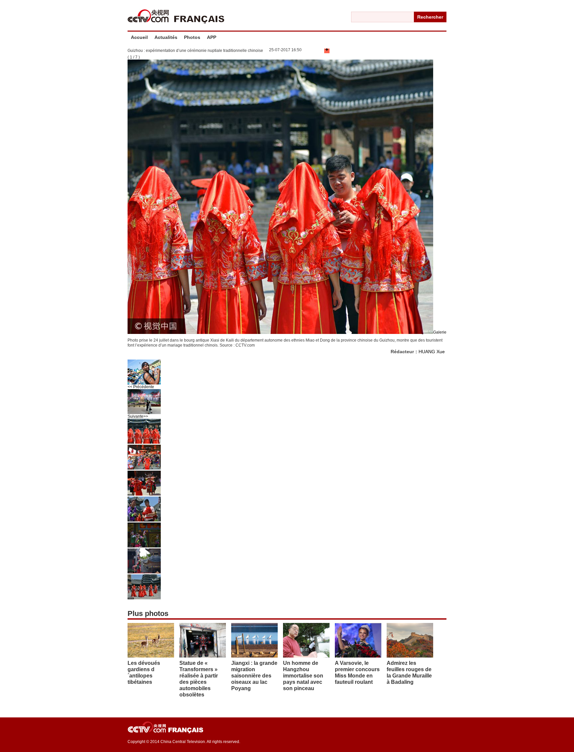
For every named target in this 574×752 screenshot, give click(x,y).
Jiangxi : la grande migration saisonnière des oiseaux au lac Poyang (254, 675)
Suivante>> (138, 416)
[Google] (317, 51)
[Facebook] (311, 51)
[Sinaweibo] (321, 51)
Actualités (165, 37)
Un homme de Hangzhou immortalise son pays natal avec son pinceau (303, 675)
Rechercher (430, 17)
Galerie (439, 332)
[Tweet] (314, 51)
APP (211, 37)
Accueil (139, 37)
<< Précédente (141, 386)
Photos (192, 37)
